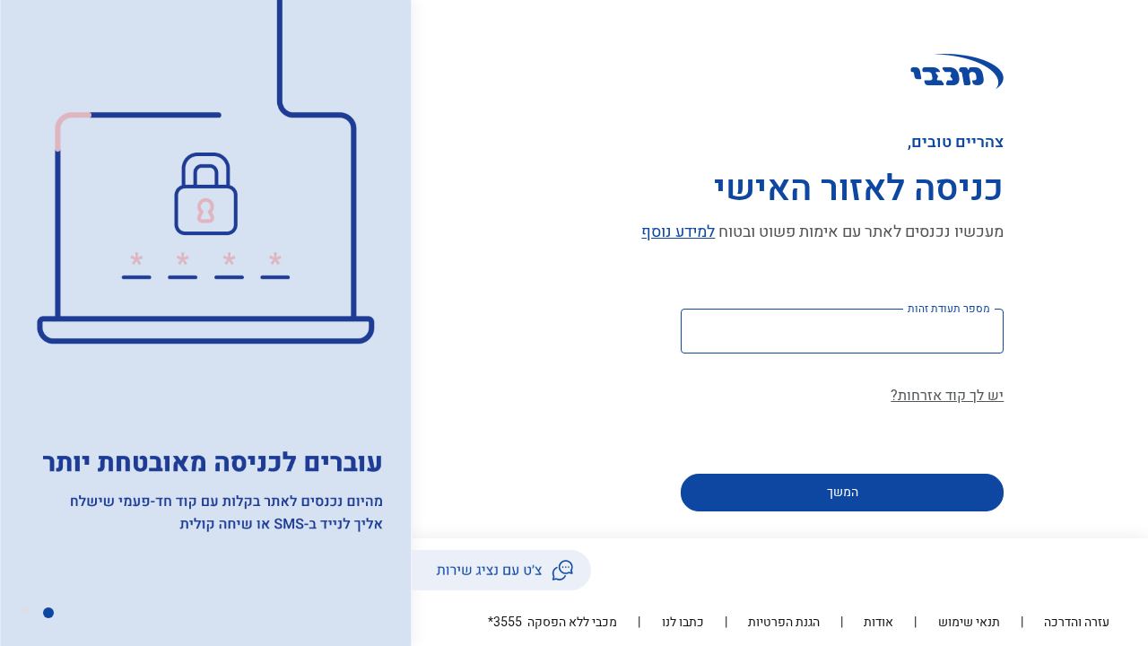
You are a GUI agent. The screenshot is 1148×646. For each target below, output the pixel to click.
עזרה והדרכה (1076, 622)
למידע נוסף (678, 232)
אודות (878, 622)
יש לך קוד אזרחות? (947, 395)
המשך (842, 492)
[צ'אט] (501, 570)
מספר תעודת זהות (949, 309)
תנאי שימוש (969, 622)
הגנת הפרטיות (784, 622)
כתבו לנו (683, 622)
